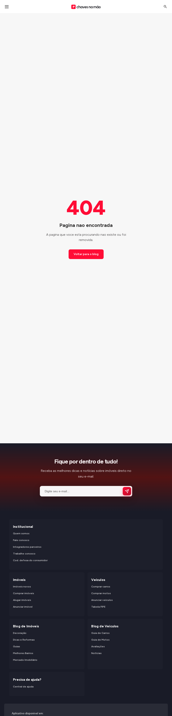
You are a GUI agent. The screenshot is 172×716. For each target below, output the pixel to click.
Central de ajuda (23, 686)
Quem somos (21, 533)
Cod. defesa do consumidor (30, 560)
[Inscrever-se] (127, 491)
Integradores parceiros (27, 547)
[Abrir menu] (6, 6)
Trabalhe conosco (24, 553)
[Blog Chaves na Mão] (86, 7)
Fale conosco (21, 540)
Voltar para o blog (86, 254)
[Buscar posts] (165, 6)
